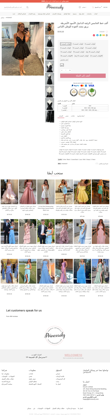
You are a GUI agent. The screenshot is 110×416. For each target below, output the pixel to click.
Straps (88, 159)
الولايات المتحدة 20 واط (81, 56)
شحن (66, 116)
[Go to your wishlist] (80, 6)
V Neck (93, 159)
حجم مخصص (64, 60)
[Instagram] (89, 377)
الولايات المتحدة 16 (78, 52)
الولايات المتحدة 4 (78, 44)
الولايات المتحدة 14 (65, 52)
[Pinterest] (94, 377)
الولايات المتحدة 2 (66, 44)
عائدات (73, 116)
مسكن (2, 17)
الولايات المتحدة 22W (96, 56)
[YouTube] (99, 377)
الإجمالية (53, 414)
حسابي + (84, 7)
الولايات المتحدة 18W (66, 56)
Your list (101, 31)
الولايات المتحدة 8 (65, 48)
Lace (80, 159)
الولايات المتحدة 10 (78, 48)
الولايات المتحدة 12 (90, 48)
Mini (84, 159)
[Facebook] (84, 377)
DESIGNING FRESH (76, 414)
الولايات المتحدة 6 (90, 44)
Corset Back (74, 159)
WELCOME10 (73, 355)
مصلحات (58, 414)
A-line (64, 159)
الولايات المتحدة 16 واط (93, 52)
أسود (62, 65)
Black (68, 159)
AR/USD (105, 7)
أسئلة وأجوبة (80, 116)
